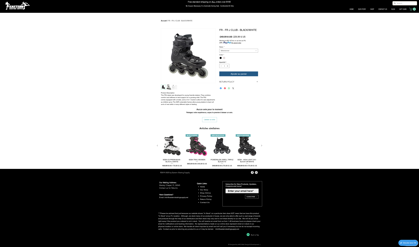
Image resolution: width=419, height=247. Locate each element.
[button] (412, 9)
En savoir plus (236, 43)
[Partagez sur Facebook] (220, 88)
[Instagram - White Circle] (256, 172)
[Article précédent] (157, 145)
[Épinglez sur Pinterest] (225, 88)
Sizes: (221, 47)
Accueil (164, 21)
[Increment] (227, 66)
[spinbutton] (224, 66)
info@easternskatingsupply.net (176, 197)
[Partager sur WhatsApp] (229, 88)
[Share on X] (233, 88)
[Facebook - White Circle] (252, 172)
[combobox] (238, 51)
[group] (209, 150)
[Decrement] (221, 66)
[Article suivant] (261, 145)
